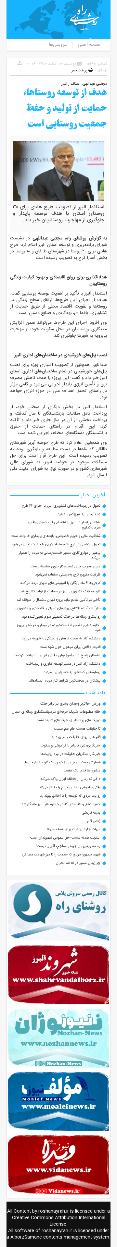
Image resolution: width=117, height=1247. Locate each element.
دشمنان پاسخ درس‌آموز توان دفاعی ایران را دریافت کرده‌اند (57, 655)
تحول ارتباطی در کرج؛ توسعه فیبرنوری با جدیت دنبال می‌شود (55, 544)
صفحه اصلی (89, 45)
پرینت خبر (80, 70)
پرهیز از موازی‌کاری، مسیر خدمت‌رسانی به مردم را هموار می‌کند (59, 555)
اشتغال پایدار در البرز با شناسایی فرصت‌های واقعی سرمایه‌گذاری (64, 525)
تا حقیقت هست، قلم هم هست (77, 729)
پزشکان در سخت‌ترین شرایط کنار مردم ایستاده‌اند (64, 681)
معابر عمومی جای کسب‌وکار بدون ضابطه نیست (65, 566)
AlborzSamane (26, 1237)
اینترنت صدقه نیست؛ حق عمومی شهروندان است (65, 838)
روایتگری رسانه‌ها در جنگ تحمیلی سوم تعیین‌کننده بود (61, 617)
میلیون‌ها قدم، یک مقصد (82, 771)
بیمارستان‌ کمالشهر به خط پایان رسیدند (72, 672)
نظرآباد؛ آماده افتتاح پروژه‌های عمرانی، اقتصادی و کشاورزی (58, 608)
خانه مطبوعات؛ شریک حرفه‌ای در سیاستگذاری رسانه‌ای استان (56, 712)
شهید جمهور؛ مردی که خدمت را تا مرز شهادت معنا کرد (60, 855)
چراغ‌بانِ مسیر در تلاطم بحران (78, 863)
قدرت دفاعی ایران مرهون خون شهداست (70, 647)
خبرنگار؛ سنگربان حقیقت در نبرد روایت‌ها (70, 754)
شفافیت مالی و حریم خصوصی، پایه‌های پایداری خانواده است (55, 536)
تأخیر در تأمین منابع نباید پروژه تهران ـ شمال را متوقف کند (58, 600)
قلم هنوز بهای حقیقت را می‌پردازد (75, 737)
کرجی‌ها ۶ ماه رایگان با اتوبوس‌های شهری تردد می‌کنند (60, 583)
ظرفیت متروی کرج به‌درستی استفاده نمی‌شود (67, 575)
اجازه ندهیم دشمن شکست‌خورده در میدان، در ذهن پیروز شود (58, 628)
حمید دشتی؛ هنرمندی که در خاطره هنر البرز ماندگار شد (60, 804)
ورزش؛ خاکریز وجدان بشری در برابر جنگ (70, 704)
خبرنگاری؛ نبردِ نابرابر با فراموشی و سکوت (70, 746)
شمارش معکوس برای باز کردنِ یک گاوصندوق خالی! (62, 762)
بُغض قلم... (92, 821)
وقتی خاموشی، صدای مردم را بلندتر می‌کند (69, 787)
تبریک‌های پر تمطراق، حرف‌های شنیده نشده (68, 720)
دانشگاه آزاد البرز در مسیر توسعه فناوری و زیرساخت (63, 664)
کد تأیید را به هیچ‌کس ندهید (79, 514)
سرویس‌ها (58, 45)
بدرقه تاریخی (91, 813)
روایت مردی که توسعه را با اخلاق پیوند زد (70, 796)
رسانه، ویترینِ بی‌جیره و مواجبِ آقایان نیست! (68, 846)
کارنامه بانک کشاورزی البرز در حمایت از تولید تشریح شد (60, 591)
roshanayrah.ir (53, 1211)
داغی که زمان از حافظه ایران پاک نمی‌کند (70, 779)
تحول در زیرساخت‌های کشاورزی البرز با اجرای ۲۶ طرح (61, 506)
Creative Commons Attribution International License (58, 1221)
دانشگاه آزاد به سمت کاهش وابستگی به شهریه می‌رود (61, 639)
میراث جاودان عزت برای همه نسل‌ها (73, 829)
